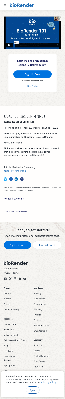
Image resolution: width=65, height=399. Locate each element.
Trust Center (39, 361)
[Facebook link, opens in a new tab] (20, 278)
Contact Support (41, 356)
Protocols (38, 314)
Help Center (9, 329)
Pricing (7, 304)
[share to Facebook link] (11, 179)
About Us (38, 345)
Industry (37, 293)
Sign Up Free (17, 245)
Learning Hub (10, 324)
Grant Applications (42, 325)
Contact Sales (47, 245)
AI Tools (7, 298)
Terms (16, 272)
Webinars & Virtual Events (15, 340)
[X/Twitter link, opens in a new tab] (10, 278)
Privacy (7, 272)
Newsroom (39, 366)
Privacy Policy (48, 382)
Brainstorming (40, 330)
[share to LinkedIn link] (16, 179)
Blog (6, 345)
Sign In (7, 370)
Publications (39, 298)
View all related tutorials (16, 211)
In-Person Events (11, 335)
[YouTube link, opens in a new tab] (25, 278)
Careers (37, 350)
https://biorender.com (15, 170)
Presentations (40, 304)
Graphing (38, 309)
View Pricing (32, 86)
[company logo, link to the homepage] (22, 5)
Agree (33, 389)
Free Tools (8, 351)
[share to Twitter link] (5, 179)
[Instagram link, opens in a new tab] (15, 278)
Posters (37, 320)
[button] (5, 5)
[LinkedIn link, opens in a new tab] (5, 278)
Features (7, 293)
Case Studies (9, 356)
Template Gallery (11, 309)
